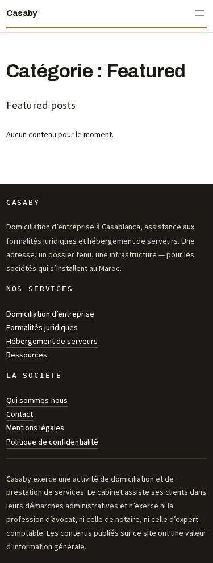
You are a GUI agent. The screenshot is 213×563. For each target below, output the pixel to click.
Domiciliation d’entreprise (50, 314)
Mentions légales (35, 428)
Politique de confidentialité (52, 442)
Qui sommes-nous (37, 400)
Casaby (21, 13)
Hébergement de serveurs (52, 341)
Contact (19, 414)
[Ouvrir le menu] (200, 13)
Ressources (26, 355)
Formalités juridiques (42, 328)
